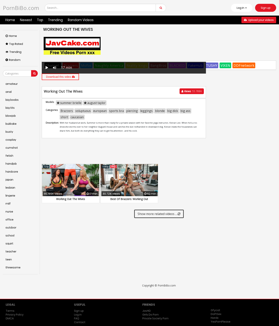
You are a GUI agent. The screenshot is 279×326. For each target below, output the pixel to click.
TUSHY (211, 65)
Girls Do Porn (150, 314)
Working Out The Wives (70, 199)
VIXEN (225, 65)
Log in (78, 314)
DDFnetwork (243, 65)
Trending (55, 20)
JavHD (146, 311)
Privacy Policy (15, 314)
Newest (26, 20)
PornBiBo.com (21, 7)
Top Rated (16, 44)
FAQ (76, 318)
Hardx (214, 318)
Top (40, 20)
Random (14, 60)
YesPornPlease (220, 322)
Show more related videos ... (158, 214)
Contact (79, 322)
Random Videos (81, 20)
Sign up (265, 8)
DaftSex (216, 314)
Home (10, 20)
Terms (10, 311)
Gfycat (215, 310)
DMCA (10, 318)
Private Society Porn (155, 318)
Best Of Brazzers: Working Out (129, 199)
